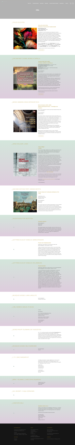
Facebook (15, 438)
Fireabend (46, 3)
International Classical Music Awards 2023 (48, 179)
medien (67, 3)
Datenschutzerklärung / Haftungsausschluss (53, 438)
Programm (41, 3)
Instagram (15, 439)
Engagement (62, 3)
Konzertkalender (36, 3)
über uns (29, 3)
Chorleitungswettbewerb (53, 3)
